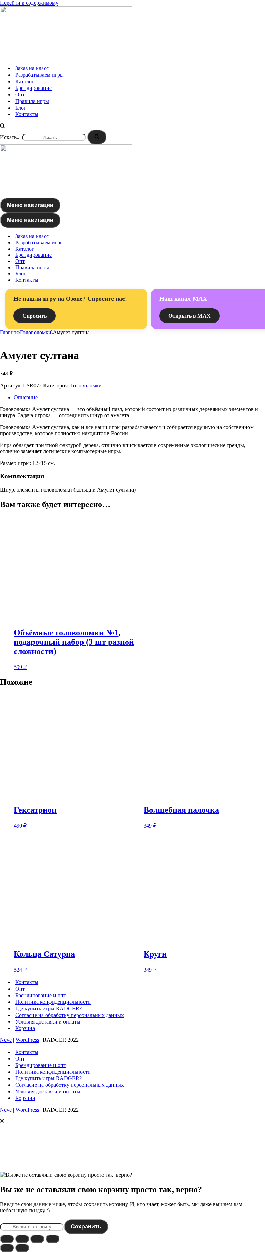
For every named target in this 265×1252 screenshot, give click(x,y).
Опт (20, 94)
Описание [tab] (26, 397)
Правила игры (32, 101)
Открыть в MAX (189, 316)
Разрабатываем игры (39, 75)
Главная (9, 332)
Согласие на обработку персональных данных (69, 1015)
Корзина (25, 1028)
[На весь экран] (22, 1239)
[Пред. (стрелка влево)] (7, 1248)
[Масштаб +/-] (7, 1239)
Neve (6, 1040)
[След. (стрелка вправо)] (22, 1248)
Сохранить (86, 1227)
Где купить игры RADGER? (48, 1008)
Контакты (26, 114)
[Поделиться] (37, 1239)
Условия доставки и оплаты (47, 1022)
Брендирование (33, 88)
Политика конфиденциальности (53, 1002)
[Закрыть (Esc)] (52, 1239)
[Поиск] (2, 126)
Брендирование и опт (40, 995)
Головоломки (35, 332)
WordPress (27, 1040)
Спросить (34, 316)
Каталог (24, 81)
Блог (20, 108)
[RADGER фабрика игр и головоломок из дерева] (66, 56)
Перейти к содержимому (29, 3)
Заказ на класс (32, 68)
